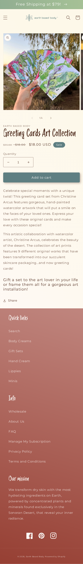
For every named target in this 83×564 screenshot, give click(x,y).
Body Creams (20, 341)
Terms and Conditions (27, 461)
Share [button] (12, 300)
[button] (5, 17)
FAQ (12, 431)
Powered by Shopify (55, 556)
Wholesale (17, 411)
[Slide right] (51, 118)
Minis (13, 381)
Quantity (9, 153)
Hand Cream (19, 361)
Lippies (15, 371)
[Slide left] (32, 118)
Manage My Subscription (29, 441)
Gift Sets (16, 351)
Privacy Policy (20, 451)
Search (14, 331)
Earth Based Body (35, 556)
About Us (16, 421)
